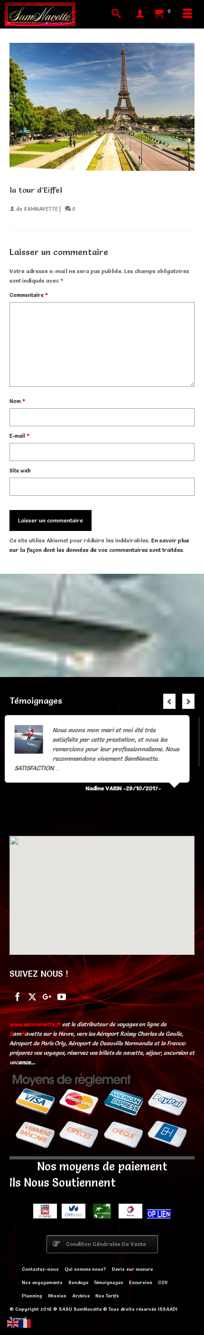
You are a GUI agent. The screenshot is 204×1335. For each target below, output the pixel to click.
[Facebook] (17, 996)
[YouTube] (61, 996)
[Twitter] (32, 996)
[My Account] (140, 14)
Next (188, 701)
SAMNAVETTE (41, 209)
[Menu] (187, 14)
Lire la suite (141, 749)
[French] (25, 1321)
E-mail (19, 435)
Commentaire (28, 295)
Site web (20, 470)
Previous (169, 701)
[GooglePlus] (47, 996)
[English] (13, 1321)
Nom (17, 401)
